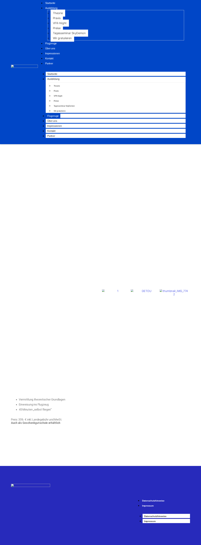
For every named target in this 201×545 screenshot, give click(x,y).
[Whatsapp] (112, 501)
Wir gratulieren (62, 38)
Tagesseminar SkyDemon (69, 33)
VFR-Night (60, 23)
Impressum (148, 505)
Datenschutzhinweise (153, 500)
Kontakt (49, 58)
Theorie (58, 13)
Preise (57, 28)
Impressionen (52, 53)
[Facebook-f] (105, 501)
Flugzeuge (51, 43)
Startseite (52, 74)
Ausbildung (51, 8)
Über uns (50, 48)
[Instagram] (97, 501)
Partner (49, 63)
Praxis (57, 18)
